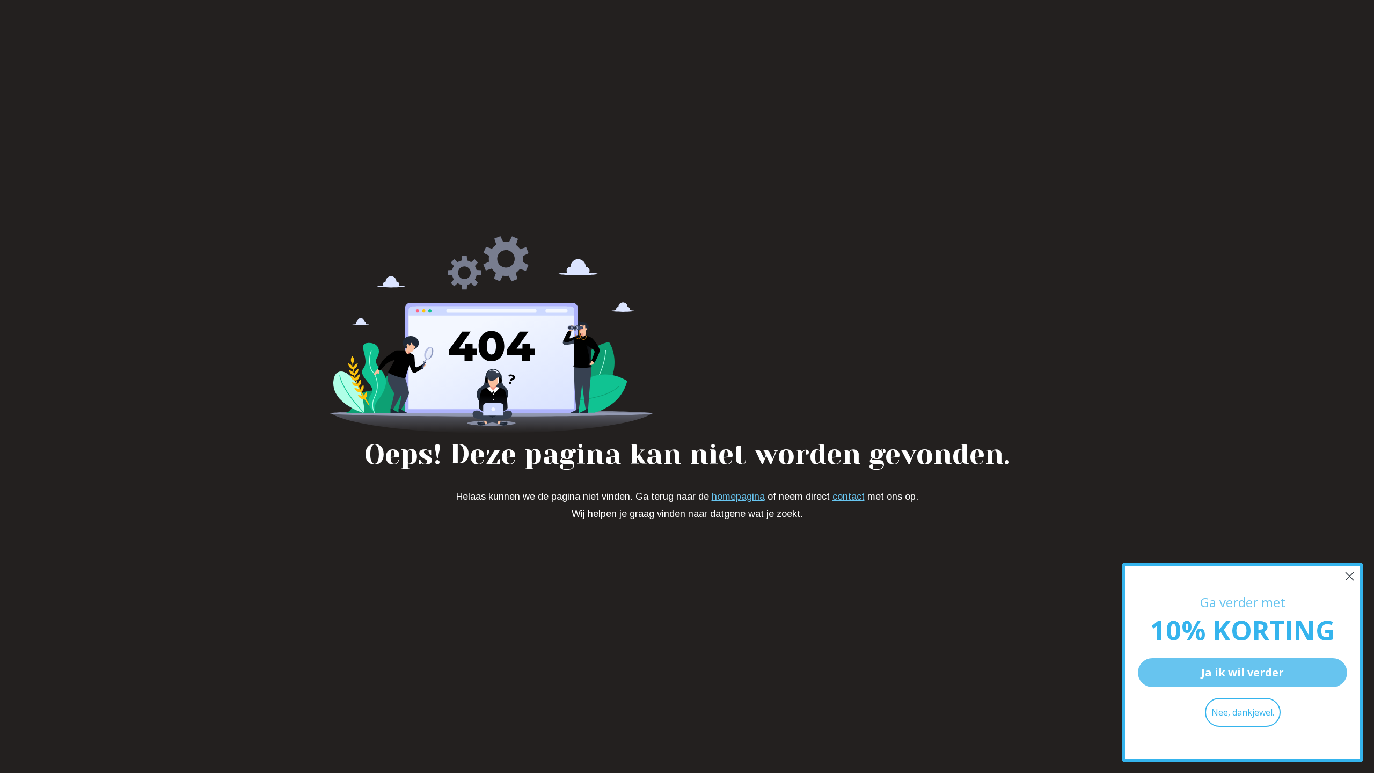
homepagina (738, 496)
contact (848, 496)
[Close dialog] (1349, 576)
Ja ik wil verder (1242, 672)
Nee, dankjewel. (1242, 712)
